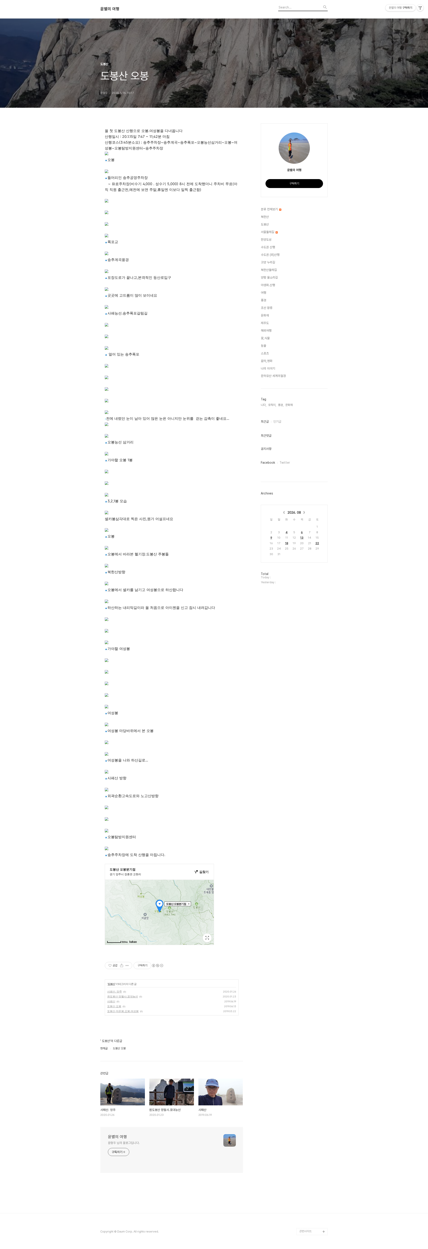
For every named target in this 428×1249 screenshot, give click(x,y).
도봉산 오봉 (114, 1006)
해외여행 (266, 330)
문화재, (289, 405)
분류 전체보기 (270, 209)
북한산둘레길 (269, 270)
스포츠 (265, 353)
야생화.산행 (268, 285)
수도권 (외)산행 (270, 254)
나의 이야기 (268, 368)
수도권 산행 (268, 247)
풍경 (263, 300)
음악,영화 (266, 361)
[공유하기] (121, 965)
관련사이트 (305, 1231)
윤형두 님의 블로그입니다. (124, 1143)
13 (301, 537)
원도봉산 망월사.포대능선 (122, 996)
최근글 (265, 421)
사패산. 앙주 (114, 991)
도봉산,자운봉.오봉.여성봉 (123, 1011)
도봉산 (111, 984)
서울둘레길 (268, 232)
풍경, (281, 405)
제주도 (265, 323)
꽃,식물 (265, 338)
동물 (263, 345)
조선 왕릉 (266, 308)
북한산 (265, 217)
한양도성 (266, 239)
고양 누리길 (268, 262)
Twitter (285, 462)
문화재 (265, 315)
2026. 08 (294, 513)
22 (317, 543)
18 (286, 543)
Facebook (268, 462)
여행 (263, 292)
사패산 (111, 1001)
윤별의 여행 (109, 9)
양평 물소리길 (269, 277)
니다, (263, 405)
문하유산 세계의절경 (273, 376)
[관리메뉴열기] (420, 7)
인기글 (277, 421)
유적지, (272, 405)
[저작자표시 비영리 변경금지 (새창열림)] (157, 965)
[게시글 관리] (127, 965)
